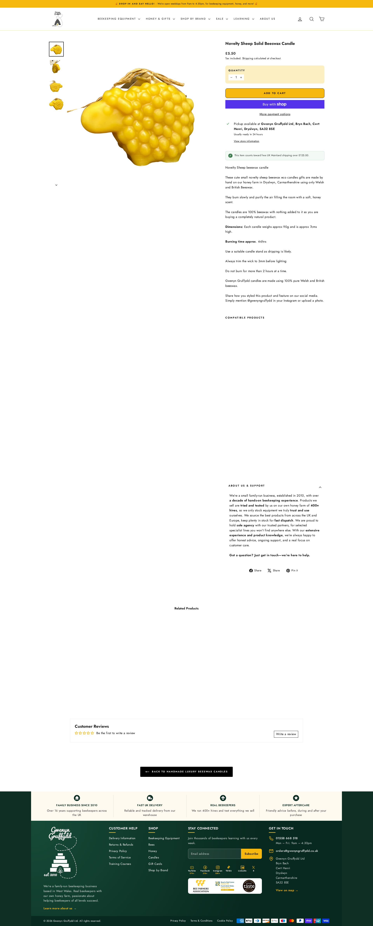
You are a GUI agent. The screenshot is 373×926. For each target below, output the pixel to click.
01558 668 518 (287, 838)
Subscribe (251, 854)
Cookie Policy (225, 921)
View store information (246, 141)
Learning (242, 19)
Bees (151, 845)
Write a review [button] (286, 734)
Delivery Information (122, 838)
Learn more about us (60, 908)
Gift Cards (155, 864)
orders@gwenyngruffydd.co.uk (297, 851)
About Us (267, 19)
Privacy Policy (118, 851)
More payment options (275, 114)
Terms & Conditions (202, 921)
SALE (220, 19)
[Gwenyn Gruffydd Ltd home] (61, 852)
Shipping (247, 58)
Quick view (81, 681)
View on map (287, 890)
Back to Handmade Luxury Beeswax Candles (189, 771)
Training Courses (120, 864)
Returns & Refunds (121, 845)
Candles (153, 858)
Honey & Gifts (159, 19)
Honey (152, 851)
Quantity (236, 70)
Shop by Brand (194, 19)
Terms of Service (120, 858)
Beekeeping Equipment (117, 19)
